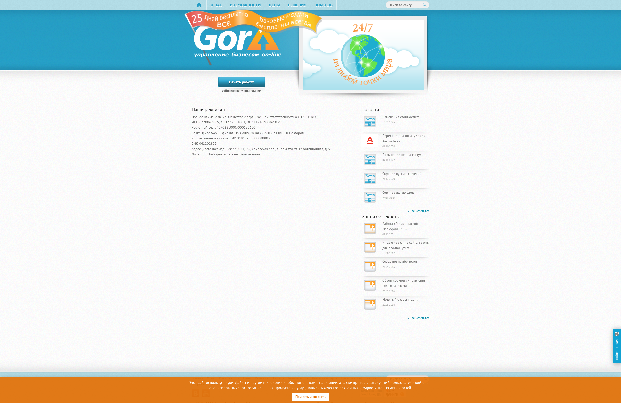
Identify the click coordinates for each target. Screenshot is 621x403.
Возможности (245, 4)
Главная (199, 5)
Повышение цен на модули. (403, 157)
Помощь (323, 4)
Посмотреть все (419, 211)
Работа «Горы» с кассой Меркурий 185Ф (400, 228)
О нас (216, 4)
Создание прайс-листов (400, 264)
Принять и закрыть (310, 397)
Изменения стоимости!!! (400, 119)
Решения (297, 4)
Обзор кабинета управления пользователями (404, 285)
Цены (274, 4)
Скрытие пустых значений (402, 176)
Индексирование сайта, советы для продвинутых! (405, 247)
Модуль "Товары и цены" (401, 301)
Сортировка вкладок (398, 195)
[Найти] (424, 4)
